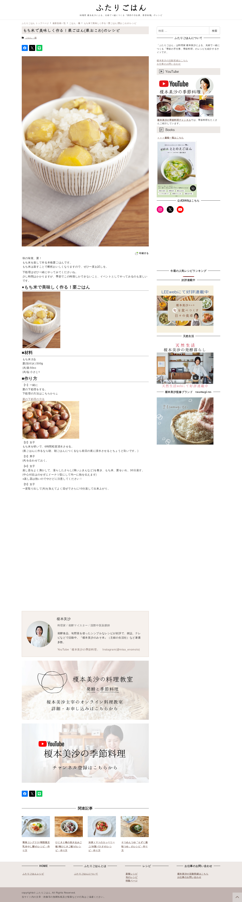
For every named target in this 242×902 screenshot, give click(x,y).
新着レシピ (132, 873)
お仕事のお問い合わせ (169, 63)
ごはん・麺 (31, 37)
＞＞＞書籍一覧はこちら (170, 137)
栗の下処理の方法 (33, 399)
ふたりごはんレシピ (33, 873)
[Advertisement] (121, 522)
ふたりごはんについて (86, 873)
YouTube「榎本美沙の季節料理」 (78, 649)
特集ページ (132, 880)
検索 (214, 30)
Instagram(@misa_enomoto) (121, 649)
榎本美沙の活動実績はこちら (172, 60)
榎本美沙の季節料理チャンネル (174, 120)
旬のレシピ (132, 877)
